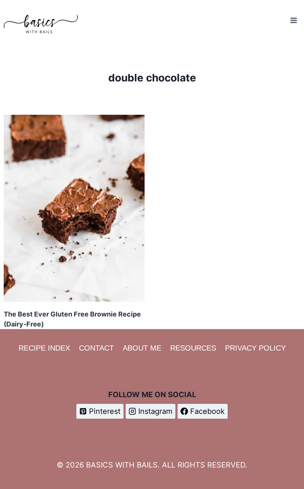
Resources (193, 348)
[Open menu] (293, 20)
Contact (96, 348)
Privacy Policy (255, 348)
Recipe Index (44, 348)
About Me (142, 348)
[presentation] (74, 208)
